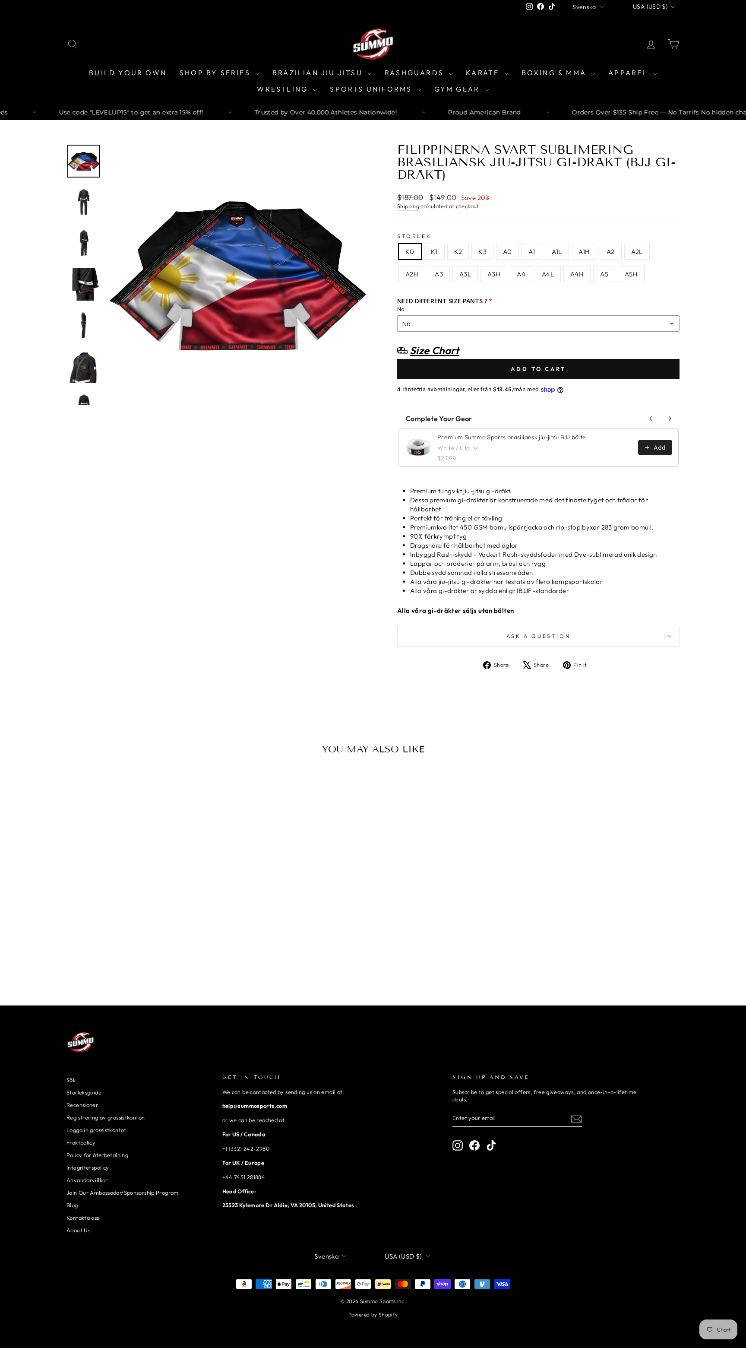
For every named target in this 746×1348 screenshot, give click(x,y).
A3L (465, 274)
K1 (434, 251)
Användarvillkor (87, 1180)
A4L (548, 274)
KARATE (484, 72)
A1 (531, 251)
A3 (439, 274)
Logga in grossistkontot (96, 1129)
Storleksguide (83, 1092)
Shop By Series (216, 72)
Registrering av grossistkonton (105, 1117)
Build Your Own (128, 72)
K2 (458, 251)
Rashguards (415, 72)
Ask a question (538, 636)
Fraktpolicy (80, 1142)
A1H (584, 251)
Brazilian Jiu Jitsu (318, 72)
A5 (604, 274)
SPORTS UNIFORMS (372, 89)
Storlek (414, 236)
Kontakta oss (82, 1217)
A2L (637, 251)
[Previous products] (651, 418)
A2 (611, 251)
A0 (507, 251)
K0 (409, 251)
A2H (411, 274)
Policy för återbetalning (97, 1154)
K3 (482, 251)
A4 (521, 274)
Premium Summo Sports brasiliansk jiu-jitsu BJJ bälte (511, 437)
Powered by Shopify (373, 1314)
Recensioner (82, 1104)
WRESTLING (283, 89)
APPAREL (629, 72)
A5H (631, 274)
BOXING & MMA (555, 72)
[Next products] (670, 418)
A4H (577, 274)
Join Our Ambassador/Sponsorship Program (122, 1192)
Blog (72, 1205)
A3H (493, 274)
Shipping (408, 206)
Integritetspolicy (87, 1167)
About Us (78, 1230)
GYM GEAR (458, 89)
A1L (557, 251)
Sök (71, 1079)
